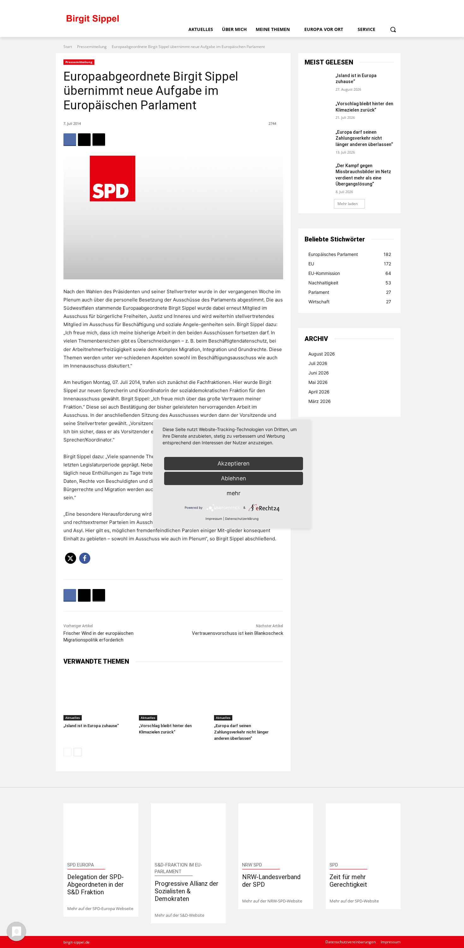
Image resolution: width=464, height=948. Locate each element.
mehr (234, 493)
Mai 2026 (318, 382)
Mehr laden (347, 203)
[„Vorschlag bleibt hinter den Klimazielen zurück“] (173, 696)
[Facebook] (354, 5)
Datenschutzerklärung (242, 518)
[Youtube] (396, 5)
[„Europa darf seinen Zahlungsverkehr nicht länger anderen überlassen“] (248, 696)
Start (67, 46)
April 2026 (319, 391)
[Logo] (118, 22)
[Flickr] (364, 5)
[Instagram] (375, 5)
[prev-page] (67, 752)
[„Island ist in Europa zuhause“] (98, 696)
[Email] (98, 139)
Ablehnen (233, 478)
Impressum (213, 518)
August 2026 (321, 353)
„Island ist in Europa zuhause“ (91, 725)
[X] (385, 5)
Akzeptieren (233, 463)
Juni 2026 (318, 372)
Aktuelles (72, 717)
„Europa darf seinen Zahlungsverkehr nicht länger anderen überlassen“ (241, 732)
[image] (100, 830)
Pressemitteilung (92, 46)
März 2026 (319, 401)
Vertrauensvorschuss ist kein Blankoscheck (237, 633)
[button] (393, 29)
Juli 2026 (317, 363)
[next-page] (77, 752)
